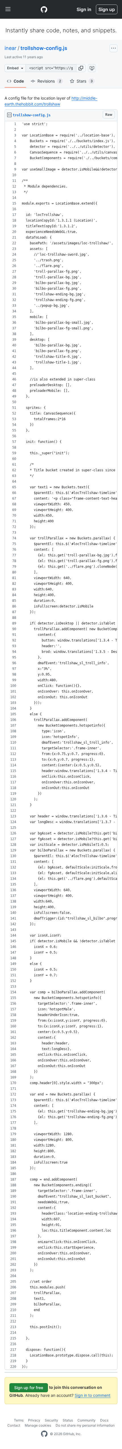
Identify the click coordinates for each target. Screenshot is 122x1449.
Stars (85, 81)
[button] (81, 68)
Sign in (84, 9)
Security (51, 1420)
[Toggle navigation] (8, 9)
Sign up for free (28, 1387)
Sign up (106, 9)
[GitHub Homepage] (44, 1434)
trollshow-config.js (43, 48)
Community (86, 1420)
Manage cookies (38, 1425)
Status (68, 1420)
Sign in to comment (92, 1395)
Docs (104, 1420)
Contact (13, 1425)
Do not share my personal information (85, 1425)
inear (10, 48)
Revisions (49, 81)
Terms (19, 1420)
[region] (61, 745)
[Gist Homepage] (44, 9)
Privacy (34, 1420)
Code (19, 81)
